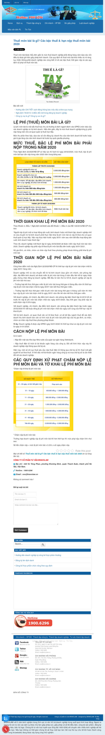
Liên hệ (16, 2)
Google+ (24, 656)
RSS (24, 662)
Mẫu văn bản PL (14, 29)
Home (10, 23)
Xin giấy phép (69, 23)
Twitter (23, 649)
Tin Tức (28, 29)
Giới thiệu (7, 2)
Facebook (25, 643)
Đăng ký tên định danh (25, 560)
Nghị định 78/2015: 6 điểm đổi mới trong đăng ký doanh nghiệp (41, 113)
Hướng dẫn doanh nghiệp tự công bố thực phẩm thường (38, 555)
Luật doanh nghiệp (86, 23)
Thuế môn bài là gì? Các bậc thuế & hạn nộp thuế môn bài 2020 (51, 42)
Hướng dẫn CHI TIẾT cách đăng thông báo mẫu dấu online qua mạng (44, 109)
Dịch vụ (20, 23)
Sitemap (25, 2)
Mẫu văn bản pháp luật (48, 641)
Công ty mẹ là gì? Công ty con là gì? (30, 116)
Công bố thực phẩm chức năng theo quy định (34, 565)
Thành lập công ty (33, 23)
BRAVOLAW (90, 717)
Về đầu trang (97, 718)
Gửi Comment (21, 530)
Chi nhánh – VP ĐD (53, 23)
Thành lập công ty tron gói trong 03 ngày (23, 717)
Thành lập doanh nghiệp (59, 637)
